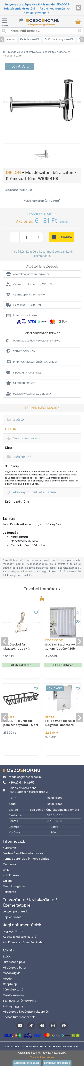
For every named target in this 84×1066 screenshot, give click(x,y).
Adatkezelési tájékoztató (19, 937)
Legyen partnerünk (15, 911)
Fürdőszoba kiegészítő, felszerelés (26, 1012)
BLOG (6, 956)
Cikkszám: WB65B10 (18, 190)
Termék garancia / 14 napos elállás (26, 859)
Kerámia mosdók (30, 39)
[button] (42, 274)
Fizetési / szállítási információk (23, 853)
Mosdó (7, 979)
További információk (42, 1057)
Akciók (11, 39)
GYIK (6, 870)
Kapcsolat (9, 848)
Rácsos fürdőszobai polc (19, 1017)
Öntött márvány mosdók (59, 39)
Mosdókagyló (12, 973)
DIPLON (14, 172)
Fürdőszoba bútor (14, 968)
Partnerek (9, 892)
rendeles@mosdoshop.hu (25, 777)
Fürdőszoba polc (14, 962)
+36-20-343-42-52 (21, 783)
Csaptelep (10, 984)
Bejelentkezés (12, 917)
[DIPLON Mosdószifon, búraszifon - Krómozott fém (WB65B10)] (42, 101)
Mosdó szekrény (13, 995)
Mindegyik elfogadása (57, 1062)
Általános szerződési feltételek (23, 942)
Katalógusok (11, 875)
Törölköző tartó (13, 989)
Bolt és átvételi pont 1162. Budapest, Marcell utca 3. (28, 790)
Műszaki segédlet (14, 886)
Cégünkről (9, 864)
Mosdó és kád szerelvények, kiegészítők (32, 51)
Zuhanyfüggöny (13, 1006)
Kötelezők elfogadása (26, 1062)
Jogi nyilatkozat (13, 931)
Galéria (8, 881)
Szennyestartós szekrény (19, 1001)
